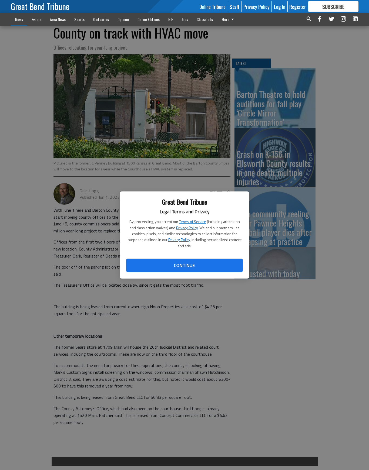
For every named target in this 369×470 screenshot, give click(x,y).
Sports (79, 19)
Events (36, 19)
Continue (184, 265)
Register (297, 6)
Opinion (123, 19)
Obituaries (101, 19)
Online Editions (148, 19)
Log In (279, 6)
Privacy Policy (187, 228)
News (19, 19)
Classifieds (205, 19)
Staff (234, 6)
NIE (170, 19)
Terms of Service (192, 221)
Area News (58, 19)
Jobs (185, 19)
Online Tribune (212, 6)
